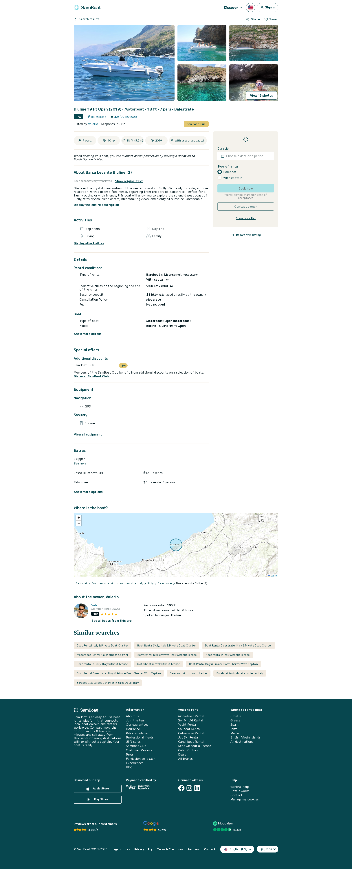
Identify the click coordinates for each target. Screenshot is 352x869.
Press (130, 754)
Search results (89, 19)
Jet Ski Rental (188, 737)
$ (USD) (266, 849)
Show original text (129, 181)
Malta (234, 733)
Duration (223, 148)
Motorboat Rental (191, 716)
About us (132, 716)
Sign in (269, 7)
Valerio (93, 124)
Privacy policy (143, 849)
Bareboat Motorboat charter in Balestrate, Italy (108, 682)
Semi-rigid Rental (190, 720)
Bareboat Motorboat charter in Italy (240, 673)
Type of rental (228, 166)
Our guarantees (137, 724)
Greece (235, 720)
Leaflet (273, 575)
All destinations (241, 741)
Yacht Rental (187, 724)
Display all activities (89, 243)
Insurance (133, 729)
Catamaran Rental (191, 733)
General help (239, 786)
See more (80, 463)
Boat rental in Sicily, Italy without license (102, 664)
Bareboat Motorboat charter (188, 673)
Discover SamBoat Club (91, 376)
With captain (232, 177)
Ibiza (233, 729)
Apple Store (100, 788)
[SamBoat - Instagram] (189, 788)
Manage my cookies (244, 799)
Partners (194, 849)
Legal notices (121, 849)
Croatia (235, 716)
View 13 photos (261, 95)
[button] (78, 518)
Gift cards (133, 741)
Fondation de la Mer (140, 758)
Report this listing (248, 235)
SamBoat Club (196, 124)
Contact (236, 795)
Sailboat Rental (189, 729)
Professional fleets (140, 737)
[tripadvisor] (223, 823)
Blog (129, 767)
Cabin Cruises (188, 750)
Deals (182, 754)
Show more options (88, 492)
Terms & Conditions (170, 849)
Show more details (88, 334)
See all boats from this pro (111, 620)
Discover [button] (231, 7)
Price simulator (137, 733)
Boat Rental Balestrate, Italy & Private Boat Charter (238, 645)
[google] (151, 823)
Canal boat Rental (191, 741)
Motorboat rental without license (158, 664)
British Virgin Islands (245, 737)
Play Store (100, 799)
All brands (185, 758)
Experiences (134, 763)
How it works (240, 791)
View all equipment (88, 434)
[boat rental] (87, 7)
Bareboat (229, 172)
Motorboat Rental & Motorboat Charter (102, 655)
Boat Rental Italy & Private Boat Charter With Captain (223, 664)
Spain (234, 724)
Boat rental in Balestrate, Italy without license (167, 655)
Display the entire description (96, 204)
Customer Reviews (139, 750)
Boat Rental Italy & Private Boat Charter (102, 645)
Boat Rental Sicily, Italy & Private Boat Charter (166, 645)
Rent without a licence (194, 745)
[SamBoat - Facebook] (181, 788)
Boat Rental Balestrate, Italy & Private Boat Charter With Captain (119, 673)
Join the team (136, 720)
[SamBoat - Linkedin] (197, 788)
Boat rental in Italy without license (228, 655)
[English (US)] (250, 7)
